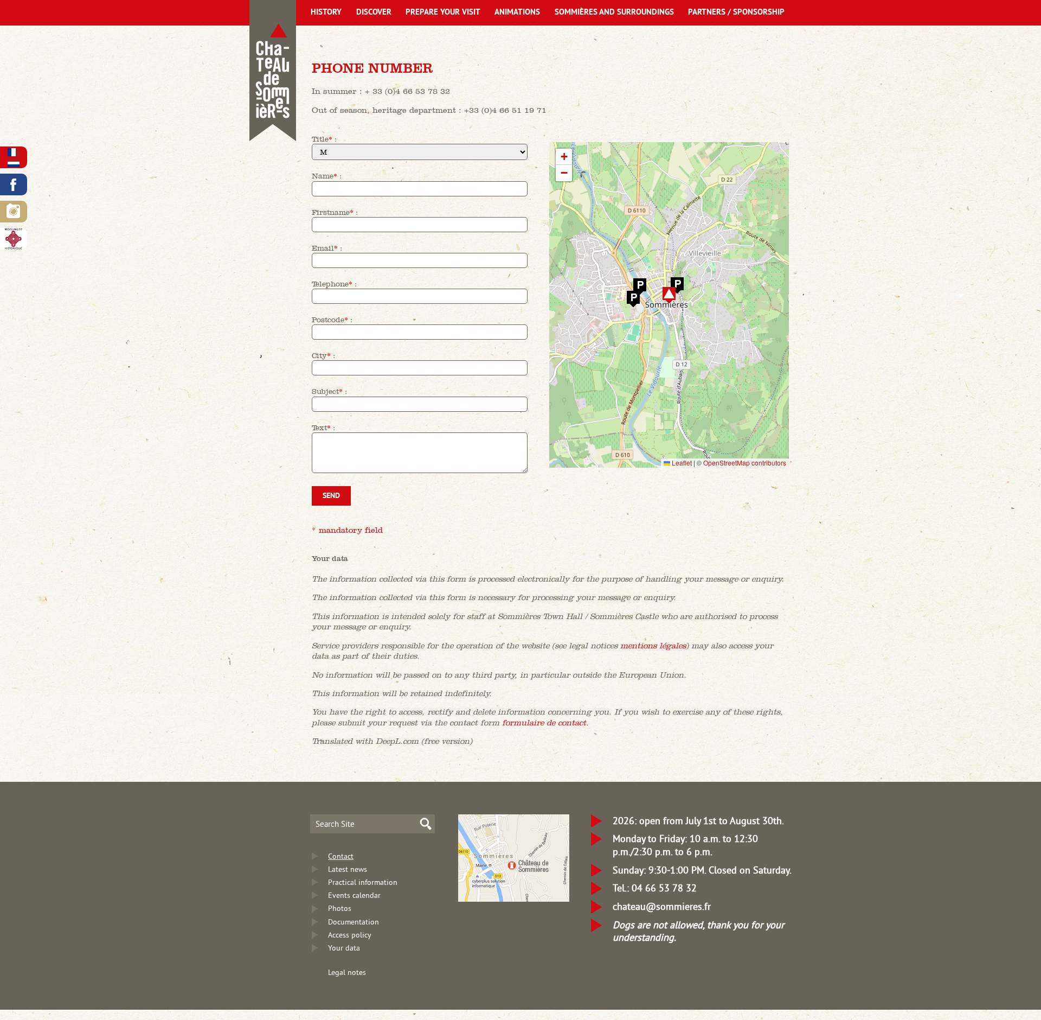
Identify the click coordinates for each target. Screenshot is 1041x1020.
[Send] (420, 496)
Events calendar (354, 895)
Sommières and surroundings (614, 13)
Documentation (353, 922)
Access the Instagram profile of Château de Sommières (13, 211)
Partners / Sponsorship (736, 13)
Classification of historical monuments (13, 239)
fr (13, 152)
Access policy (349, 935)
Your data (344, 948)
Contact (341, 856)
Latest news (347, 869)
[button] (669, 295)
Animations (517, 13)
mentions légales (653, 645)
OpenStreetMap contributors (744, 462)
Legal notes (347, 972)
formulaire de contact (544, 722)
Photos (339, 908)
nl (13, 163)
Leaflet (681, 462)
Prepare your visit (443, 13)
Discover (373, 13)
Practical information (362, 882)
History (326, 13)
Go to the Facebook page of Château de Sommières (13, 184)
